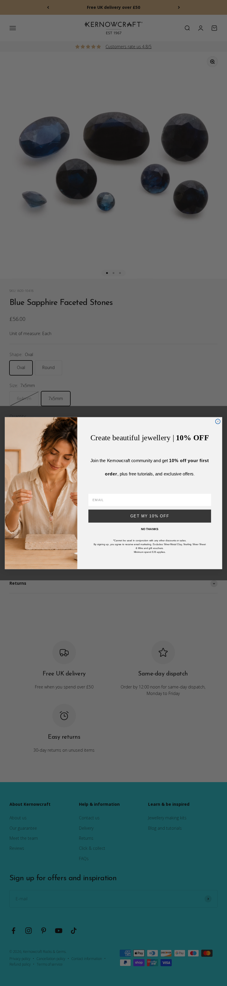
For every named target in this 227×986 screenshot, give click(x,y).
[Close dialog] (217, 421)
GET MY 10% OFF (149, 516)
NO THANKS (149, 529)
